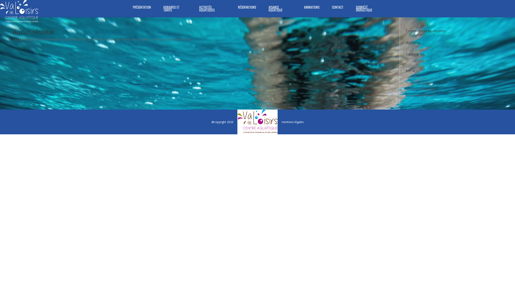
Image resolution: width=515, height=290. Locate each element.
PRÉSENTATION (142, 8)
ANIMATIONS (311, 8)
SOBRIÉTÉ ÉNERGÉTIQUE (364, 9)
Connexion (413, 77)
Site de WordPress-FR (420, 95)
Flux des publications (419, 83)
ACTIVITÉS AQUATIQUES (207, 9)
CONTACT (337, 8)
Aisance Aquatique (275, 9)
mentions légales (293, 122)
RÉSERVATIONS (247, 8)
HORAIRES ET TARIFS (171, 9)
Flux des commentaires (421, 89)
